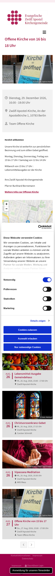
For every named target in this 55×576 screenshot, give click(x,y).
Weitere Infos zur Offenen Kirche (22, 192)
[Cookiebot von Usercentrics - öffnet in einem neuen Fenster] (38, 227)
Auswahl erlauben (27, 338)
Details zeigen (38, 320)
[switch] (47, 289)
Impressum (37, 555)
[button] (27, 32)
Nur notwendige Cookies (27, 347)
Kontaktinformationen (20, 555)
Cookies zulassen (27, 330)
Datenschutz (27, 558)
